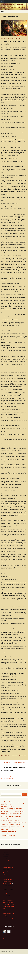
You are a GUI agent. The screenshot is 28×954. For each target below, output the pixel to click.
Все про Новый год (12, 811)
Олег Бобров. (4, 38)
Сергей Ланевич (12, 826)
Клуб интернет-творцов (11, 816)
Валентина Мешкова (7, 808)
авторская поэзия (8, 832)
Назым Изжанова (4, 822)
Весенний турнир (6, 858)
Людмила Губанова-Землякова (10, 820)
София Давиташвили (5, 828)
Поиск (2, 792)
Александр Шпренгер (17, 803)
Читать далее (5, 944)
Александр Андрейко (21, 801)
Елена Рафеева (11, 813)
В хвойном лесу (6, 852)
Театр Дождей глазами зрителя (13, 829)
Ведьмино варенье (6, 854)
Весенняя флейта (6, 860)
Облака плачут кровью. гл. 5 (14, 38)
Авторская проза (22, 755)
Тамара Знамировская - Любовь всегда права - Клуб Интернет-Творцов (8, 902)
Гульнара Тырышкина (19, 811)
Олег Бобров (14, 755)
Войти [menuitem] (2, 1)
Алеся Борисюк (4, 804)
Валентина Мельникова (7, 806)
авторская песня (21, 829)
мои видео (20, 833)
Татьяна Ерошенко (4, 829)
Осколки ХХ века (17, 824)
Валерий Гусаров (18, 808)
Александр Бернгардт (6, 803)
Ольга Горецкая (3, 824)
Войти (4, 938)
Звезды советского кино (17, 813)
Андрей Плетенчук (11, 804)
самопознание (4, 835)
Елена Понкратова (4, 813)
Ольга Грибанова (10, 824)
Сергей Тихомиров (20, 826)
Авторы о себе (15, 801)
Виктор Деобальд (11, 809)
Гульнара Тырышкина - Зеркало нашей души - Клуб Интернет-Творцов (8, 869)
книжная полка (15, 833)
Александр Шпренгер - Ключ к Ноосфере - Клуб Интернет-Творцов (8, 881)
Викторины (4, 811)
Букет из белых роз (20, 762)
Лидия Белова (4, 819)
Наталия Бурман (13, 822)
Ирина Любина (4, 814)
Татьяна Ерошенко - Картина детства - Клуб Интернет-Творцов (8, 915)
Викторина (17, 809)
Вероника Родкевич (4, 809)
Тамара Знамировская (15, 828)
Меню (2, 11)
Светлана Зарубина (4, 826)
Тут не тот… (6, 762)
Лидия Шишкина (11, 819)
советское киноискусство (11, 835)
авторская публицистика (6, 833)
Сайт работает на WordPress (7, 951)
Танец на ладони (6, 856)
